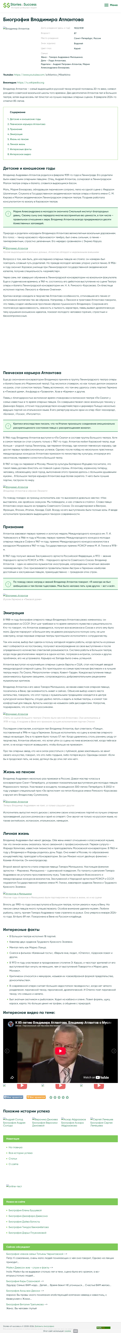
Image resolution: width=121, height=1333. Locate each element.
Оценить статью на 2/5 (55, 1097)
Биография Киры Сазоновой (23, 1281)
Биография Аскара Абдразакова (72, 1124)
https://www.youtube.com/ (30, 74)
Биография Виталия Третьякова (25, 1304)
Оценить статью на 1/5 (51, 1097)
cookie (68, 1331)
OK (75, 1331)
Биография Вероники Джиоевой (45, 1124)
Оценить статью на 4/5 (63, 1097)
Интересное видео (20, 154)
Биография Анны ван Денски (23, 1290)
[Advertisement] (60, 342)
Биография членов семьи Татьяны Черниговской (34, 1253)
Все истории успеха (20, 1152)
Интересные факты (21, 149)
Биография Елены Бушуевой (25, 1210)
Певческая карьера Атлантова (27, 124)
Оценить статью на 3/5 (59, 1097)
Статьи (13, 1158)
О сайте (13, 1164)
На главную (16, 1147)
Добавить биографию (44, 1326)
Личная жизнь (17, 144)
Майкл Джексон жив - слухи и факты (27, 1267)
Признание (16, 129)
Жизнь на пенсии (19, 139)
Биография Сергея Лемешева (101, 1124)
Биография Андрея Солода (14, 1124)
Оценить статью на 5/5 (67, 1097)
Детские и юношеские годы (25, 119)
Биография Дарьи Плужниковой (27, 1232)
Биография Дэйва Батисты (24, 1221)
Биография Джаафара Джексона (28, 1215)
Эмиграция (16, 134)
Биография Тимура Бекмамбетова (29, 1227)
